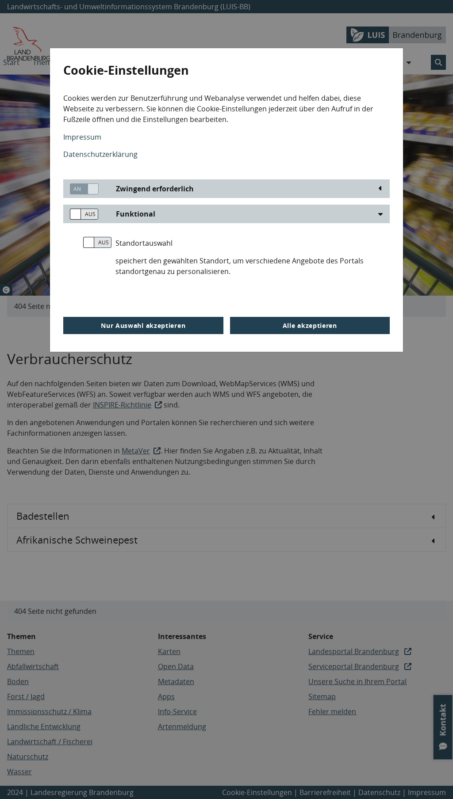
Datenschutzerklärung (100, 154)
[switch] (81, 188)
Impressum (82, 137)
